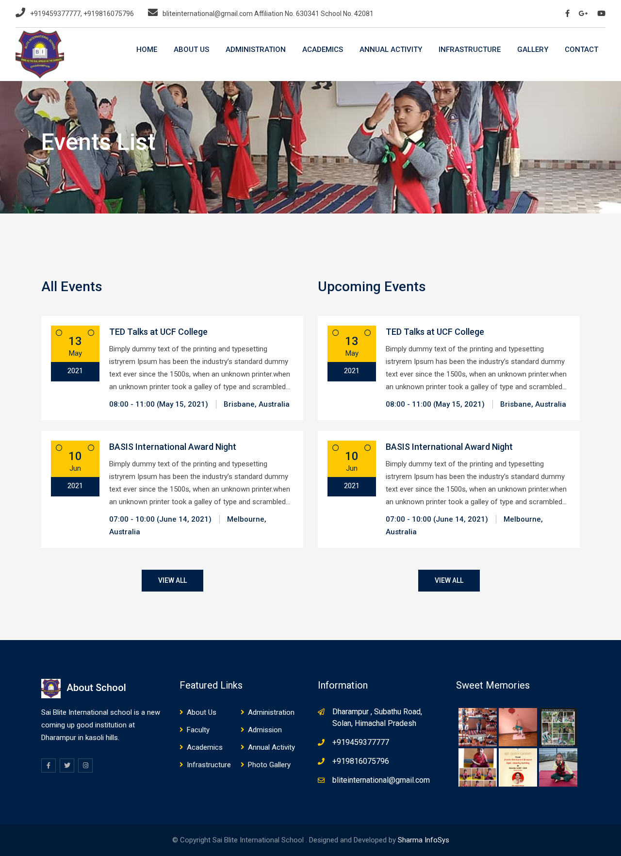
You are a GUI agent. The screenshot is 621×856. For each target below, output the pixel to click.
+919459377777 (360, 742)
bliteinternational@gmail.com (381, 780)
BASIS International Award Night (172, 447)
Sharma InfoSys (423, 840)
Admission (265, 729)
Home (146, 49)
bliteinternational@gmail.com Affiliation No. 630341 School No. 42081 (268, 13)
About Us (191, 49)
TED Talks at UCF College (158, 332)
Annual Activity (391, 49)
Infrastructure (470, 49)
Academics (322, 49)
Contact (581, 49)
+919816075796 (360, 761)
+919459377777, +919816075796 (82, 13)
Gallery (532, 49)
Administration (256, 49)
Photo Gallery (269, 764)
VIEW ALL (172, 580)
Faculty (198, 729)
